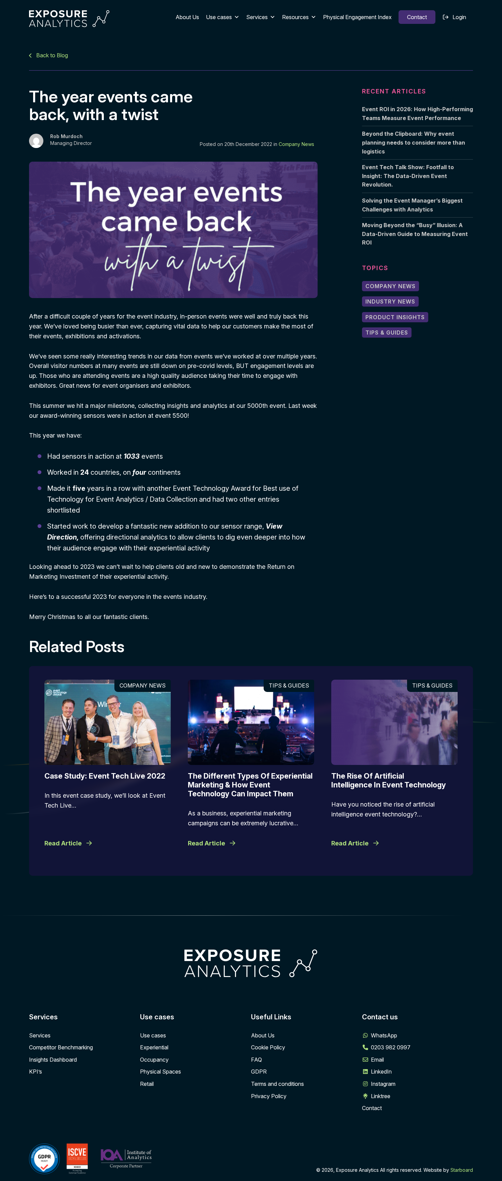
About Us (187, 17)
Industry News (390, 301)
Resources (295, 17)
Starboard (461, 1170)
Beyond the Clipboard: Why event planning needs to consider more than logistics (413, 142)
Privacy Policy (269, 1096)
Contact (417, 17)
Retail (147, 1083)
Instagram (383, 1083)
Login (459, 17)
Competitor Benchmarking (61, 1047)
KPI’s (35, 1071)
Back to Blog (51, 55)
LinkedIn (381, 1071)
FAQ (256, 1059)
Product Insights (395, 317)
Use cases (219, 17)
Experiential (154, 1047)
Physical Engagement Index (357, 17)
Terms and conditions (277, 1083)
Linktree (380, 1096)
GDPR (259, 1071)
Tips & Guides (386, 332)
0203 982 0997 (390, 1047)
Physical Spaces (160, 1071)
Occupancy (154, 1059)
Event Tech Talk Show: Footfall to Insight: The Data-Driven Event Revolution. (408, 176)
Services (257, 17)
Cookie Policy (268, 1047)
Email (377, 1059)
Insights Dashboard (53, 1059)
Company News (296, 144)
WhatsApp (384, 1035)
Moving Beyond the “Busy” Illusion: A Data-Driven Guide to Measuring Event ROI (415, 234)
